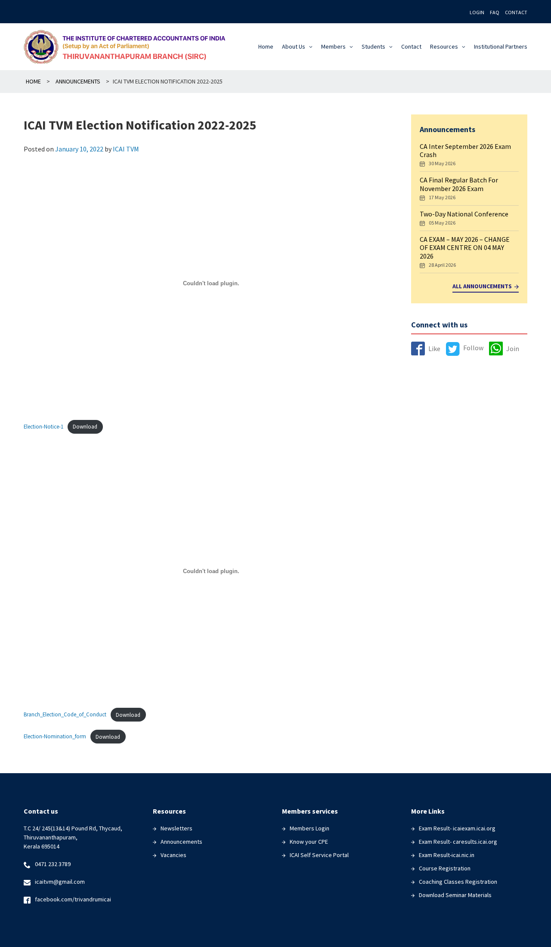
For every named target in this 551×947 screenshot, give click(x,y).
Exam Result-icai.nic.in (446, 855)
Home (265, 46)
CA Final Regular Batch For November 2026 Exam (459, 184)
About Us (293, 46)
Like (434, 348)
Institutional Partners (500, 46)
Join (512, 348)
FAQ (494, 12)
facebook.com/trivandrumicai (73, 899)
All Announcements (482, 286)
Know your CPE (309, 841)
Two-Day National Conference (464, 214)
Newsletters (176, 828)
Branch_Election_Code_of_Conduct (65, 714)
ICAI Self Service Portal (319, 855)
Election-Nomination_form (55, 736)
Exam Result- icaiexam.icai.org (457, 828)
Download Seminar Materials (455, 895)
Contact (516, 12)
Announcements (181, 841)
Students (373, 46)
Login (477, 12)
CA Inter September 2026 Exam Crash (465, 150)
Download (85, 426)
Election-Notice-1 (43, 426)
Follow (473, 347)
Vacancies (173, 855)
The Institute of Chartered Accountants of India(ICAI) (128, 47)
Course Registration (445, 868)
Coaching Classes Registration (458, 881)
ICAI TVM (126, 149)
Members (333, 46)
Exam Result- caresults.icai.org (458, 841)
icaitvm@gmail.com (60, 881)
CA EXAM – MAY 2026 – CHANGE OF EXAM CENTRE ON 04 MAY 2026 (465, 247)
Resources (444, 46)
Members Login (309, 828)
